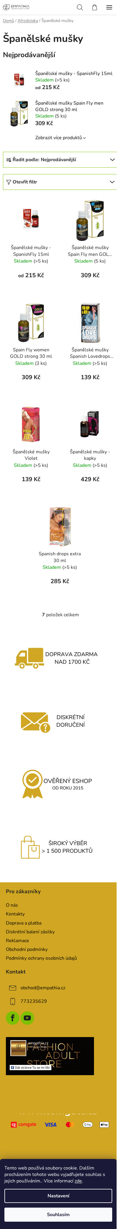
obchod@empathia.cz (43, 988)
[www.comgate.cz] (60, 1125)
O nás (12, 905)
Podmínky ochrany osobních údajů (41, 958)
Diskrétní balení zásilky (30, 932)
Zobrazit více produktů (58, 138)
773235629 (34, 1001)
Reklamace (17, 940)
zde (78, 1181)
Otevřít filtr (25, 182)
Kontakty (15, 914)
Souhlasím (58, 1214)
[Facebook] (12, 1018)
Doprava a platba (23, 923)
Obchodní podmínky (27, 949)
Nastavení (58, 1196)
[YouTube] (27, 1018)
